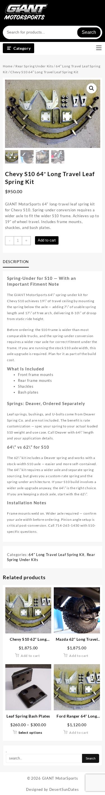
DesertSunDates (64, 789)
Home (8, 66)
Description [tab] (16, 261)
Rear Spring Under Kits (34, 66)
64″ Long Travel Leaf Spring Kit (57, 554)
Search (89, 32)
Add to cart (47, 240)
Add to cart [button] (30, 656)
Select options (30, 732)
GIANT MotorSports (60, 778)
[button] (92, 88)
